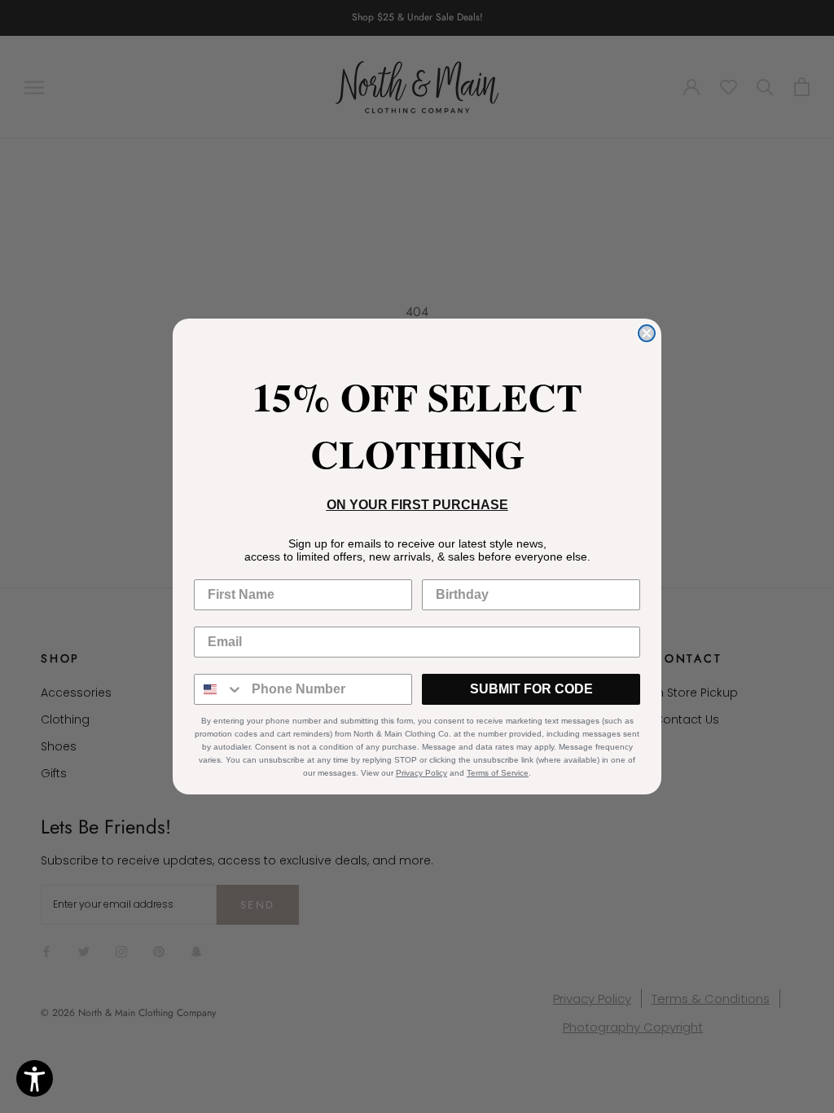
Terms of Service (498, 772)
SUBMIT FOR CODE (531, 689)
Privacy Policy (421, 772)
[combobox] (219, 689)
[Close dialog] (647, 333)
